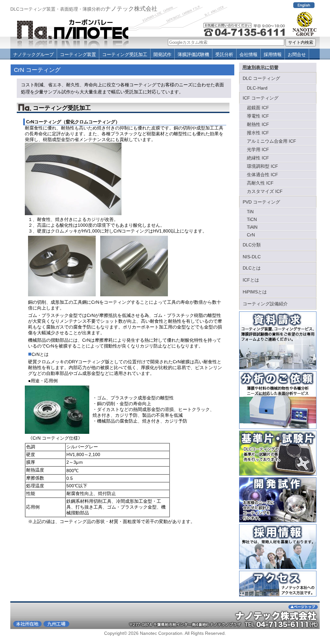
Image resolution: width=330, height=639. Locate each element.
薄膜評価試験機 (193, 54)
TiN (250, 211)
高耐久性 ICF (260, 183)
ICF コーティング (260, 97)
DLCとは (252, 268)
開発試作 (162, 54)
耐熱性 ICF (258, 124)
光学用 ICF (258, 149)
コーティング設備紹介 (265, 303)
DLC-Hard (257, 88)
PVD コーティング (261, 202)
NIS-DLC (252, 256)
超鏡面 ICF (258, 107)
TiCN (252, 219)
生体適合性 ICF (262, 174)
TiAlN (252, 227)
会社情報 (248, 54)
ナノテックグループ (33, 54)
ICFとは (251, 279)
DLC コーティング (261, 78)
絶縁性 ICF (258, 157)
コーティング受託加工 (124, 54)
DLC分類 (252, 244)
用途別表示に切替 (260, 67)
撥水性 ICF (258, 132)
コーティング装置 (78, 54)
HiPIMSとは (255, 291)
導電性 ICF (258, 116)
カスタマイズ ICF (265, 191)
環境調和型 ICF (262, 166)
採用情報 (273, 54)
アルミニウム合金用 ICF (271, 141)
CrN (251, 234)
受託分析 (224, 54)
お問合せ (297, 54)
